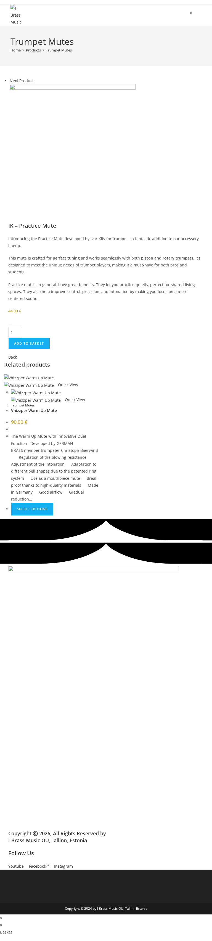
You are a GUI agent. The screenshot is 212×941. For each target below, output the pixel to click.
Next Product (22, 80)
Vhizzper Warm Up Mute (34, 410)
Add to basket (29, 343)
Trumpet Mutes (59, 50)
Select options (32, 509)
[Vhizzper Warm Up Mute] (73, 146)
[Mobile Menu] (198, 13)
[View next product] (36, 80)
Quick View (67, 384)
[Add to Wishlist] (10, 324)
